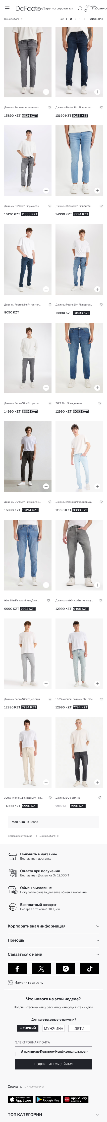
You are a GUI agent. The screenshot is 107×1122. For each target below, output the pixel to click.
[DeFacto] (28, 8)
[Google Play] (48, 1099)
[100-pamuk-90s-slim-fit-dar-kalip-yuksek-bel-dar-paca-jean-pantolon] (28, 752)
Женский (27, 1028)
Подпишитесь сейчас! (53, 1064)
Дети (79, 1028)
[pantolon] (28, 555)
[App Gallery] (76, 1099)
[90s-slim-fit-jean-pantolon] (28, 456)
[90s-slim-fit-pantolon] (79, 358)
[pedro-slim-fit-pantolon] (28, 358)
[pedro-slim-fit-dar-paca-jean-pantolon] (79, 160)
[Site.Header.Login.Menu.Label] (7, 8)
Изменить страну (28, 982)
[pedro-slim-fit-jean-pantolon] (28, 62)
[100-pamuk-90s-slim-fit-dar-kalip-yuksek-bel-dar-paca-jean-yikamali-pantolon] (79, 653)
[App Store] (20, 1099)
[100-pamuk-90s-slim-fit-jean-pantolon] (79, 752)
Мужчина (53, 1028)
